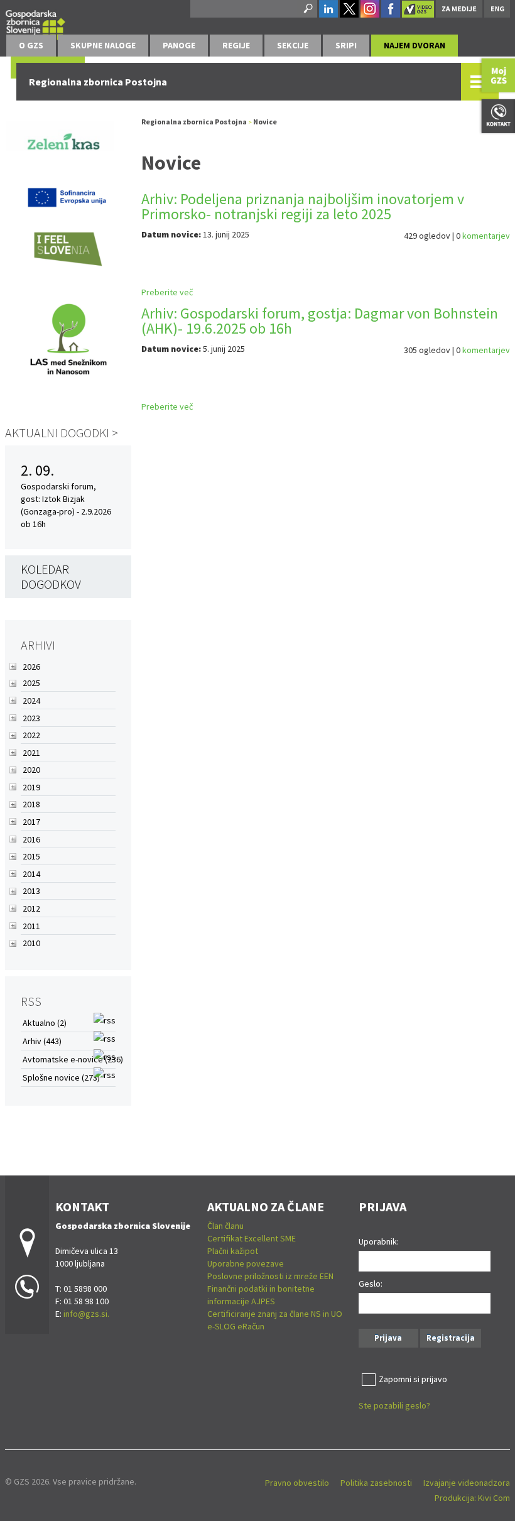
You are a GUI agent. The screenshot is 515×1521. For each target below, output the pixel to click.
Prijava (388, 1338)
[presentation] (31, 46)
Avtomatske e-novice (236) (73, 1059)
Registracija (450, 1338)
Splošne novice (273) (61, 1077)
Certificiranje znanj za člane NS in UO (274, 1313)
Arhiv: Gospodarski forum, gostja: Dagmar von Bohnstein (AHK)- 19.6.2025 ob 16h (319, 320)
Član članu (225, 1225)
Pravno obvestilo (297, 1482)
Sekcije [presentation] (292, 45)
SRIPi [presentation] (346, 45)
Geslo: (370, 1283)
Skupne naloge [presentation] (103, 45)
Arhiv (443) (42, 1041)
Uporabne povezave (245, 1263)
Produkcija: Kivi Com (472, 1497)
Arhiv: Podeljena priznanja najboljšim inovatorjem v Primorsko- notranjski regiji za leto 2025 (302, 206)
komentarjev (486, 235)
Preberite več (167, 292)
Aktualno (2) (45, 1022)
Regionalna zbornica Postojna (194, 121)
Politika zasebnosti (376, 1482)
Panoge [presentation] (179, 45)
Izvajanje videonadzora (466, 1482)
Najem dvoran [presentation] (414, 45)
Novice (265, 121)
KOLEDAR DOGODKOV (51, 576)
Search (307, 9)
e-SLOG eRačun (235, 1326)
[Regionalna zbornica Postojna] (35, 23)
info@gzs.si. (86, 1313)
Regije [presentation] (236, 45)
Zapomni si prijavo (413, 1379)
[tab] (31, 46)
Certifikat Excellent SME (251, 1238)
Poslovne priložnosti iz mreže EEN (270, 1276)
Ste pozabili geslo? (394, 1405)
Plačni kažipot (232, 1251)
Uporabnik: (379, 1241)
